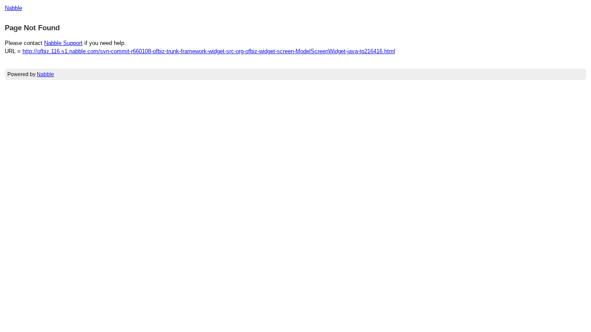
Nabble (13, 8)
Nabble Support (63, 43)
